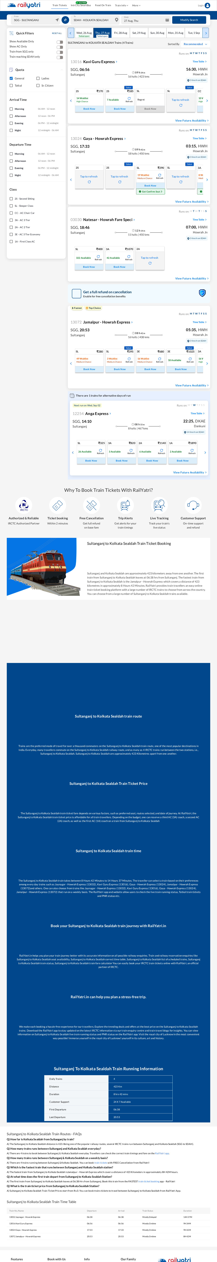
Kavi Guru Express (93, 61)
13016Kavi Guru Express (20, 1223)
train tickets (100, 1162)
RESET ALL (57, 33)
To (75, 16)
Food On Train (103, 5)
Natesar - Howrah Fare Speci (101, 219)
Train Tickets (60, 5)
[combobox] (36, 20)
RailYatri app (162, 1153)
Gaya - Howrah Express (97, 138)
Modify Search (189, 19)
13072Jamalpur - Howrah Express (25, 1236)
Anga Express (90, 413)
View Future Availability (190, 120)
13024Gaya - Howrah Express (23, 1230)
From (16, 16)
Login (201, 5)
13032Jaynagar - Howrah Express (24, 1217)
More (135, 5)
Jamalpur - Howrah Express (100, 322)
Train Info (120, 5)
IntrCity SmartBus (81, 5)
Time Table (198, 61)
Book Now (89, 108)
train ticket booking (148, 1181)
